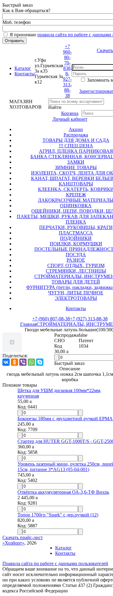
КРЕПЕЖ (76, 194)
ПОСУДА (76, 254)
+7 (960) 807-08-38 (51, 318)
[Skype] (39, 362)
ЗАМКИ (75, 162)
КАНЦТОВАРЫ (76, 183)
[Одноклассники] (14, 362)
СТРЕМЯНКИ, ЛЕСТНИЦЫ (76, 270)
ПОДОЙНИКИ (76, 238)
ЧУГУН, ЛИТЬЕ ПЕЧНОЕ (75, 292)
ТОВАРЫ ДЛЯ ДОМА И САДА (75, 140)
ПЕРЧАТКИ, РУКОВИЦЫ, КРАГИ (76, 227)
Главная (28, 324)
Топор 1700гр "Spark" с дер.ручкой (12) (57, 514)
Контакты (24, 73)
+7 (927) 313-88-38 (89, 318)
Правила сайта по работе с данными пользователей (55, 563)
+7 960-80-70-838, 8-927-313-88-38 (67, 71)
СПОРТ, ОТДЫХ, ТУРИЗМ (76, 265)
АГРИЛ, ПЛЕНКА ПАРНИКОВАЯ (76, 151)
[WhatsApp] (31, 362)
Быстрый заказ (69, 363)
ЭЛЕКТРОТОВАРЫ (76, 298)
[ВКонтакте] (6, 362)
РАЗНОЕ (76, 260)
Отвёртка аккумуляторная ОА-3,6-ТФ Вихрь (63, 492)
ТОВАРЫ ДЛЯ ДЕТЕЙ (76, 281)
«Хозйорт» (13, 542)
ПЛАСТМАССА (76, 232)
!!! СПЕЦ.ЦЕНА (76, 145)
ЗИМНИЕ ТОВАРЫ (76, 167)
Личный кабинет (69, 119)
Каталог (22, 68)
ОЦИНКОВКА (76, 205)
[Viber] (23, 362)
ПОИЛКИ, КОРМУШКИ (76, 243)
